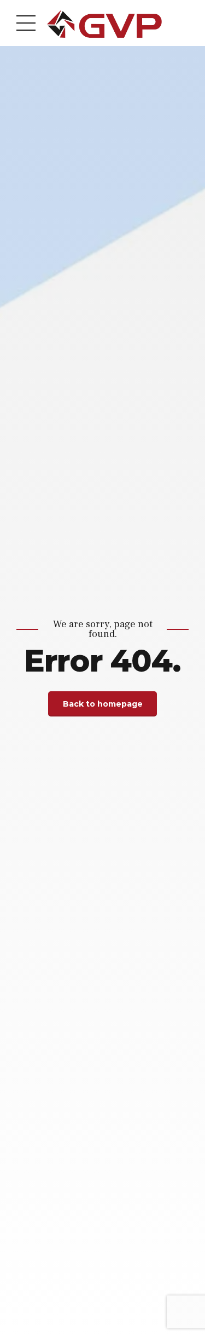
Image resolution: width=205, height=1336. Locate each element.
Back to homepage (103, 704)
